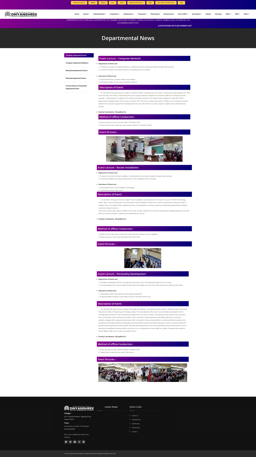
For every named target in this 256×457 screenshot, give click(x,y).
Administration (98, 14)
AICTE (122, 2)
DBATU (103, 2)
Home (77, 14)
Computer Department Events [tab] (76, 55)
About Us (135, 415)
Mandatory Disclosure (136, 2)
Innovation (196, 14)
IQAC (228, 14)
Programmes (136, 419)
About (85, 14)
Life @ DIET (182, 14)
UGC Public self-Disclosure (166, 2)
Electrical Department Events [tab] (76, 78)
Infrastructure (169, 14)
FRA (181, 2)
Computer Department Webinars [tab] (77, 63)
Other (246, 14)
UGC (112, 2)
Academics (114, 14)
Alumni (208, 14)
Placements (155, 14)
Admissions (128, 14)
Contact (134, 431)
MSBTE (93, 2)
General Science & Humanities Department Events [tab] (76, 87)
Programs (141, 14)
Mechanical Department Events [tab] (77, 70)
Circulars (218, 14)
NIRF (150, 2)
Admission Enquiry (79, 2)
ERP (236, 14)
